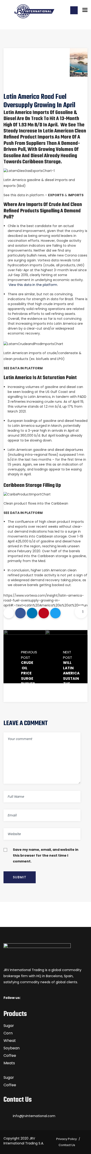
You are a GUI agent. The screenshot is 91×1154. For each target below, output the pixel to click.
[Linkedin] (32, 613)
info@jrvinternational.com (34, 1116)
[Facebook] (20, 613)
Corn (8, 1033)
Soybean (12, 1048)
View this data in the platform (33, 284)
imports (76, 195)
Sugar (9, 1025)
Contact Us (67, 1145)
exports (56, 195)
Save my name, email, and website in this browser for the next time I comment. (45, 855)
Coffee (10, 1055)
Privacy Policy (66, 1139)
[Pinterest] (43, 613)
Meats (9, 1063)
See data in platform (23, 368)
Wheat (10, 1040)
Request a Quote (74, 10)
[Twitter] (55, 613)
